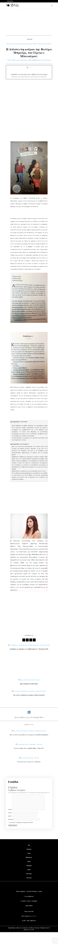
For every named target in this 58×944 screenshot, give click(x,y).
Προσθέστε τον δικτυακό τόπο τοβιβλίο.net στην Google (29, 74)
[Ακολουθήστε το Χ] (27, 639)
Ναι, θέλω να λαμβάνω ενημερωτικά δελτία (21, 822)
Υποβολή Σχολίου (13, 825)
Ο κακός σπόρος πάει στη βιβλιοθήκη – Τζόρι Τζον (29, 748)
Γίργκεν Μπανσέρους (14, 60)
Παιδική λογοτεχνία (12, 44)
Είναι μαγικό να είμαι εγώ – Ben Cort (28, 762)
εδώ (47, 928)
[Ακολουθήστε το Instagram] (34, 639)
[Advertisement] (29, 22)
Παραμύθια (22, 44)
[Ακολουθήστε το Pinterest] (30, 639)
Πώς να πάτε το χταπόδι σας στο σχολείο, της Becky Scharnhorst (29, 695)
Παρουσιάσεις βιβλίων (45, 44)
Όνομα (10, 812)
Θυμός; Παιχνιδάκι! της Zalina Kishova (29, 684)
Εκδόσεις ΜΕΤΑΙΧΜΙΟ (29, 60)
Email (9, 816)
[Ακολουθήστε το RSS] (35, 886)
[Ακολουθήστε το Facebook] (23, 639)
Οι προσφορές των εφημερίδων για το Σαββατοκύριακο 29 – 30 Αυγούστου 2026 (29, 649)
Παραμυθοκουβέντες (32, 44)
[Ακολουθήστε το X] (26, 886)
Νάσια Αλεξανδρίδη (44, 60)
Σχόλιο (10, 809)
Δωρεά (28, 853)
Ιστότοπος (10, 819)
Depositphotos (33, 916)
